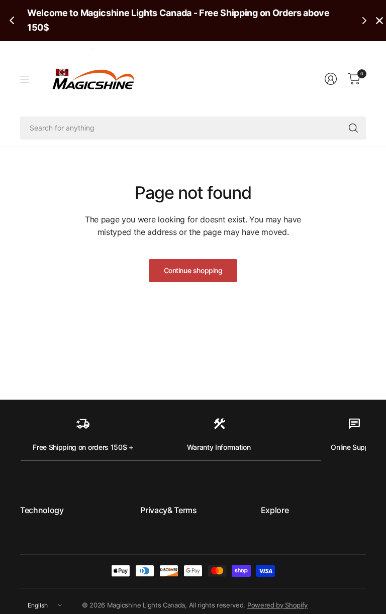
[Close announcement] (379, 20)
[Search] (353, 128)
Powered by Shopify (277, 605)
